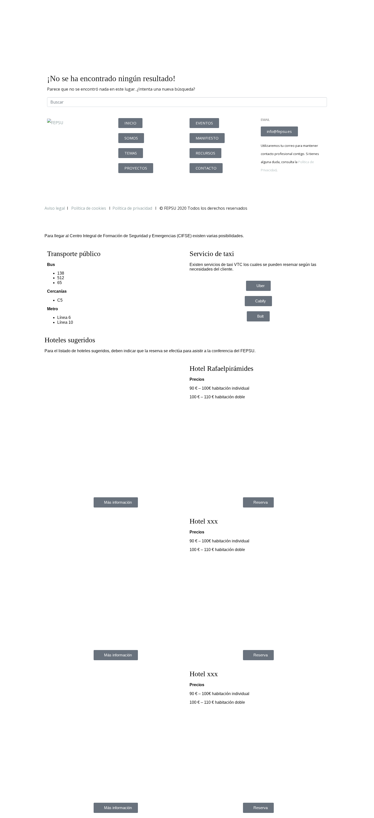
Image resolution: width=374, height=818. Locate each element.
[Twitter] (281, 187)
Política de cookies (89, 208)
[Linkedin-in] (294, 187)
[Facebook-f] (267, 187)
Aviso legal (55, 208)
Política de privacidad (132, 208)
